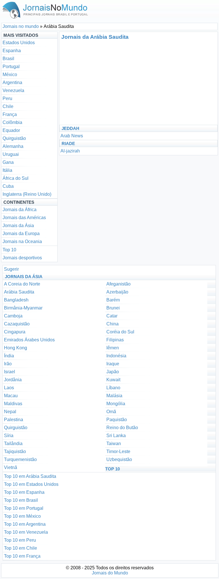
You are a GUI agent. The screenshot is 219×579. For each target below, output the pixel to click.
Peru (7, 98)
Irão (8, 363)
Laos (9, 387)
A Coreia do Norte (22, 284)
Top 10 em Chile (20, 548)
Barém (113, 299)
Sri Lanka (116, 435)
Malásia (114, 395)
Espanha (12, 50)
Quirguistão (14, 138)
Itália (7, 170)
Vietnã (10, 467)
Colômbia (12, 122)
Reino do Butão (122, 427)
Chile (8, 106)
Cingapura (14, 331)
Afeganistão (118, 284)
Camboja (13, 315)
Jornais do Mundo (110, 572)
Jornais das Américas (24, 217)
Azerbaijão (117, 292)
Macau (11, 395)
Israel (9, 371)
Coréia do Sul (120, 331)
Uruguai (11, 154)
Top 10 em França (22, 556)
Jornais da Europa (21, 233)
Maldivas (13, 403)
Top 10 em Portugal (23, 508)
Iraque (112, 363)
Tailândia (13, 443)
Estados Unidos (19, 42)
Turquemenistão (20, 459)
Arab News (71, 135)
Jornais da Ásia (18, 225)
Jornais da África (19, 209)
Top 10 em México (22, 516)
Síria (8, 435)
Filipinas (115, 339)
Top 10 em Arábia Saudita (30, 476)
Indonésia (116, 355)
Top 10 (9, 249)
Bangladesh (16, 299)
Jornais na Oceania (22, 241)
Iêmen (112, 347)
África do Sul (16, 178)
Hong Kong (15, 347)
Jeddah (70, 128)
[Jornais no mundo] (45, 19)
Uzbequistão (119, 459)
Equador (11, 130)
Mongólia (115, 403)
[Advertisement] (113, 82)
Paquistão (116, 419)
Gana (8, 162)
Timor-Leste (118, 451)
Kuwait (113, 379)
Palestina (13, 419)
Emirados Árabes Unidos (29, 339)
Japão (112, 371)
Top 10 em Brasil (21, 500)
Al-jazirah (70, 150)
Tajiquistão (15, 451)
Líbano (113, 387)
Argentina (12, 82)
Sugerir (11, 269)
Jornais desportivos (22, 257)
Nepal (10, 411)
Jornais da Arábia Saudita (95, 37)
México (10, 74)
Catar (111, 315)
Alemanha (13, 146)
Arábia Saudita (19, 292)
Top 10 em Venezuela (26, 532)
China (112, 323)
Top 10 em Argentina (25, 524)
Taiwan (113, 443)
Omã (111, 411)
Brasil (8, 58)
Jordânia (13, 379)
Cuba (8, 186)
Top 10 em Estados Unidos (31, 484)
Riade (68, 143)
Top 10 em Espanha (24, 492)
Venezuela (13, 90)
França (10, 114)
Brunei (113, 307)
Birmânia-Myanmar (23, 307)
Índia (9, 355)
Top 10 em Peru (20, 540)
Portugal (11, 66)
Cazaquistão (17, 323)
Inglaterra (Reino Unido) (27, 194)
